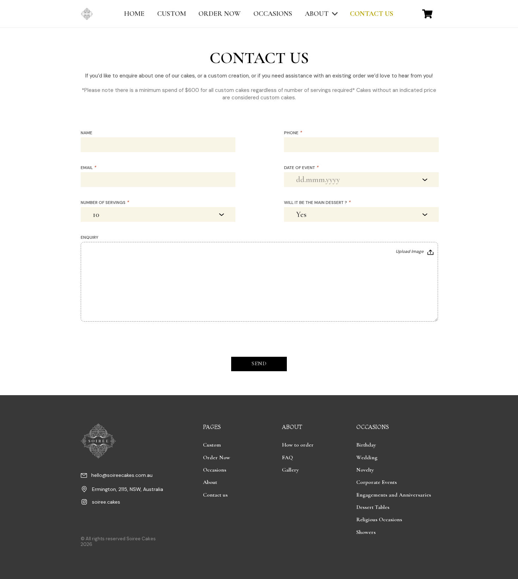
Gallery (290, 469)
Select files (415, 252)
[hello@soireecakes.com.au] (86, 476)
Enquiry (89, 237)
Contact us (215, 494)
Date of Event (301, 167)
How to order (298, 444)
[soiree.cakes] (86, 503)
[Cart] (427, 14)
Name (86, 133)
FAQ (287, 457)
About (210, 482)
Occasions (214, 469)
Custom (212, 444)
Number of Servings (105, 202)
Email (88, 167)
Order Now (216, 457)
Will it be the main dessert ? (317, 202)
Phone (293, 133)
